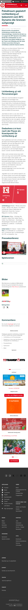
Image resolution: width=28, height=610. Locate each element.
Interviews (4, 525)
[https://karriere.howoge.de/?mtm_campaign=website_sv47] (14, 380)
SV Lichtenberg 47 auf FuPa (9, 435)
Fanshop (17, 1)
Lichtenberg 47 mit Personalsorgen (12, 337)
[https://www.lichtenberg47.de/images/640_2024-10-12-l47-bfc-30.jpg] (5, 292)
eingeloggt (10, 324)
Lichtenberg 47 (19, 604)
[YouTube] (17, 475)
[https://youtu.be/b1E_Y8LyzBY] (14, 269)
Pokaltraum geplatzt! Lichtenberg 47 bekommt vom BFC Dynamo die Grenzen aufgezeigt (13, 334)
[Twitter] (13, 475)
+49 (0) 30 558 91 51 (6, 580)
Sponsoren (4, 537)
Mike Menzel (15, 286)
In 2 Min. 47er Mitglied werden (14, 395)
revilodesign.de (19, 605)
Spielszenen (6, 345)
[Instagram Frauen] (24, 475)
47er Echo (4, 527)
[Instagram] (21, 475)
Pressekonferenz (8, 343)
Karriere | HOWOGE (14, 388)
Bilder (5, 348)
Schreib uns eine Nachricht (8, 570)
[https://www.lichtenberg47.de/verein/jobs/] (14, 424)
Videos (3, 523)
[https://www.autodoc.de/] (14, 406)
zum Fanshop (14, 460)
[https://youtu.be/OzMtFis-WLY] (14, 248)
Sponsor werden (6, 539)
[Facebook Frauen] (9, 475)
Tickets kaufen (7, 1)
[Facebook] (6, 475)
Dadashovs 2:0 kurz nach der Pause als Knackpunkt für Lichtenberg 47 (13, 340)
